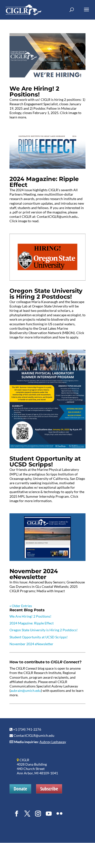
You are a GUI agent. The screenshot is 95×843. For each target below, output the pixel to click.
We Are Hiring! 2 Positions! (34, 91)
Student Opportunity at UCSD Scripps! (45, 461)
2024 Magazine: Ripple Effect (44, 181)
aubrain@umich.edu (25, 690)
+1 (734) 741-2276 (27, 729)
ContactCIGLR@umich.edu (34, 735)
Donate (20, 788)
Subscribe (49, 788)
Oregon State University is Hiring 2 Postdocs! (46, 293)
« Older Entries (21, 606)
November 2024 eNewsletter (34, 574)
